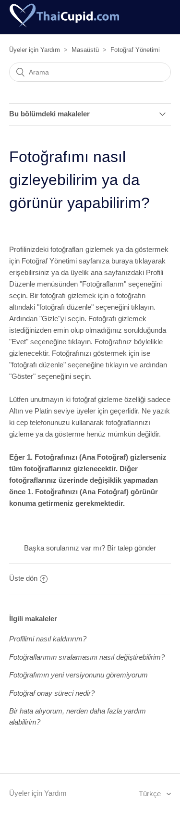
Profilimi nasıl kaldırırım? (47, 639)
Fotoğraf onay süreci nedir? (52, 693)
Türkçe (151, 793)
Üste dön (23, 578)
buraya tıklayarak (138, 261)
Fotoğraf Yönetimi (135, 49)
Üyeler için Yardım (34, 49)
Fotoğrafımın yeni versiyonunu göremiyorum (78, 675)
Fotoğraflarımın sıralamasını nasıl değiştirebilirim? (87, 657)
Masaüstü (85, 49)
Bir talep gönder (131, 548)
